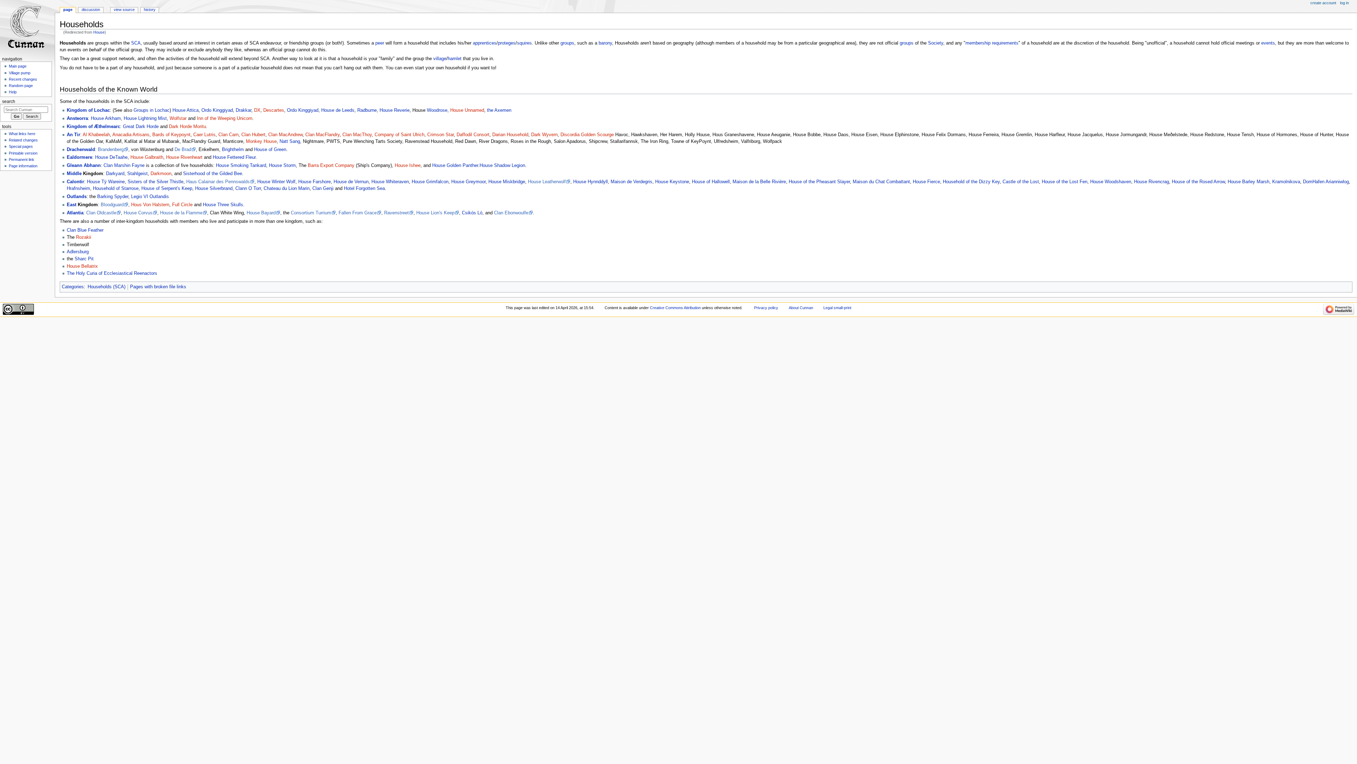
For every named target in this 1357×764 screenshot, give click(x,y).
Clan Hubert (253, 134)
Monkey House (261, 141)
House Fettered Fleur (234, 157)
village (439, 58)
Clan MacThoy (357, 134)
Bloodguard (112, 204)
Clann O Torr (248, 188)
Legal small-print (837, 308)
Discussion (91, 9)
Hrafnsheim (78, 188)
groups (567, 43)
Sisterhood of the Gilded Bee (212, 173)
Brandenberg (111, 149)
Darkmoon (161, 173)
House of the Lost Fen (1064, 181)
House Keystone (672, 181)
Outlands (77, 196)
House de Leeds (337, 110)
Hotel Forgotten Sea (364, 188)
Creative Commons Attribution (675, 308)
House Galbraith (146, 157)
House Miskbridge (506, 181)
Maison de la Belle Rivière (759, 181)
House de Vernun (351, 181)
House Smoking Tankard (241, 165)
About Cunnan (801, 308)
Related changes (23, 140)
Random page (21, 85)
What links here (22, 134)
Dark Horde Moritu (187, 126)
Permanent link (21, 159)
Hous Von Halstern (150, 204)
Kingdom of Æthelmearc (93, 126)
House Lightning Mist (145, 118)
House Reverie (395, 110)
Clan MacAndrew (285, 134)
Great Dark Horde (141, 126)
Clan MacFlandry (322, 134)
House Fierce (926, 181)
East (71, 204)
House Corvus (138, 212)
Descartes (273, 110)
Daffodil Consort (473, 134)
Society (935, 43)
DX (257, 110)
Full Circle (182, 204)
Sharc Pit (84, 258)
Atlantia (75, 212)
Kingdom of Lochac (88, 110)
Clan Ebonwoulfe (511, 212)
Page (67, 9)
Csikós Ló (472, 212)
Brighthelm (233, 149)
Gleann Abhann (84, 165)
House (99, 32)
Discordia (570, 134)
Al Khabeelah (96, 134)
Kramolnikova (1286, 181)
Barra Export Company (331, 165)
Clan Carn (228, 134)
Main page (18, 66)
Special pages (21, 146)
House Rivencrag (1151, 181)
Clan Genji (323, 188)
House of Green (270, 149)
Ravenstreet (396, 212)
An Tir (73, 134)
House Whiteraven (390, 181)
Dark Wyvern (544, 134)
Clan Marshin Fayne (124, 165)
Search (8, 101)
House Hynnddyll (590, 181)
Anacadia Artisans (130, 134)
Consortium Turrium (311, 212)
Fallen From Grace (358, 212)
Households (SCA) (106, 286)
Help (13, 92)
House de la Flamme (181, 212)
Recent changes (23, 79)
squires (524, 43)
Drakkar (243, 110)
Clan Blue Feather (85, 230)
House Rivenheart (184, 157)
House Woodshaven (1110, 181)
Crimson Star (440, 134)
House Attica (185, 110)
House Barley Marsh (1248, 181)
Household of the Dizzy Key (971, 181)
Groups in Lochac (152, 110)
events (1268, 43)
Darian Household (510, 134)
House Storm (282, 165)
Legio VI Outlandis (150, 196)
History (149, 9)
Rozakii (83, 237)
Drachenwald (81, 149)
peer (379, 43)
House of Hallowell (711, 181)
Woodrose (437, 110)
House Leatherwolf (547, 181)
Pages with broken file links (158, 286)
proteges (507, 43)
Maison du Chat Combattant (881, 181)
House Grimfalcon (430, 181)
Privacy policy (766, 308)
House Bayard (261, 212)
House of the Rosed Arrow (1198, 181)
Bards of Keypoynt (171, 134)
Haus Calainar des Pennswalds (218, 181)
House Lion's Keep (435, 212)
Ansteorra (77, 118)
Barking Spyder (112, 196)
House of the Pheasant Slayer (819, 181)
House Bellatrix (82, 266)
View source (124, 9)
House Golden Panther (455, 165)
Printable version (23, 153)
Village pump (19, 73)
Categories (73, 286)
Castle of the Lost (1021, 181)
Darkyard (115, 173)
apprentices (485, 43)
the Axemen (499, 110)
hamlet (455, 58)
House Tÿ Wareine (106, 181)
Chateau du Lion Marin (287, 188)
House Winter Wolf (276, 181)
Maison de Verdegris (631, 181)
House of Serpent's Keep (166, 188)
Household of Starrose (116, 188)
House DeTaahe (111, 157)
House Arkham (106, 118)
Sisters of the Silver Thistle (155, 181)
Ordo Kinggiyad (217, 110)
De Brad (183, 149)
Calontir (75, 181)
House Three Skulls (223, 204)
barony (605, 43)
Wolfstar (178, 118)
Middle (74, 173)
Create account (1323, 3)
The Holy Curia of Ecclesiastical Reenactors (112, 273)
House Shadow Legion (502, 165)
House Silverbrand (214, 188)
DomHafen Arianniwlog (1326, 181)
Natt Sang (290, 141)
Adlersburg (78, 251)
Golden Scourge (597, 134)
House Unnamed (467, 110)
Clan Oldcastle (101, 212)
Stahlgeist (137, 173)
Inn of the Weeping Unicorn (224, 118)
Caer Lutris (204, 134)
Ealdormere (79, 157)
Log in (1344, 3)
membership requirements (991, 43)
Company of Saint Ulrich (399, 134)
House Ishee (408, 165)
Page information (23, 166)
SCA (136, 43)
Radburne (367, 110)
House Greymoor (468, 181)
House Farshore (314, 181)
